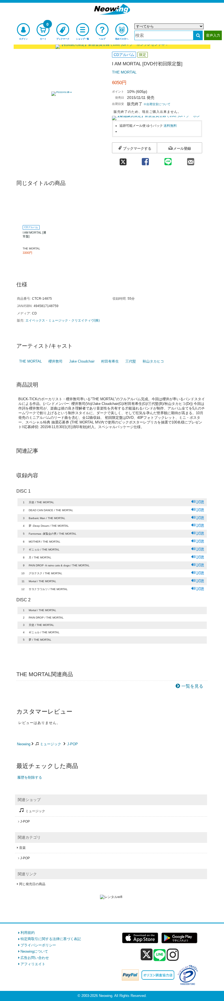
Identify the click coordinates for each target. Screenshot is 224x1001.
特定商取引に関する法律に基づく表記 (50, 939)
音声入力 (213, 35)
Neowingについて (34, 951)
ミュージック (50, 744)
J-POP (72, 744)
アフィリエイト (32, 964)
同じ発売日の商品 (32, 884)
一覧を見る (192, 686)
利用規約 (27, 933)
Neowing (23, 744)
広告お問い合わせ (34, 958)
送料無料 (170, 125)
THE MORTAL (124, 72)
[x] (146, 955)
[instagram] (173, 954)
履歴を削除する (29, 777)
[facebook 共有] (145, 160)
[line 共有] (168, 160)
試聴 (200, 502)
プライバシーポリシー (38, 945)
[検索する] (198, 35)
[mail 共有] (190, 160)
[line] (160, 955)
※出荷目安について (156, 104)
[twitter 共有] (123, 160)
